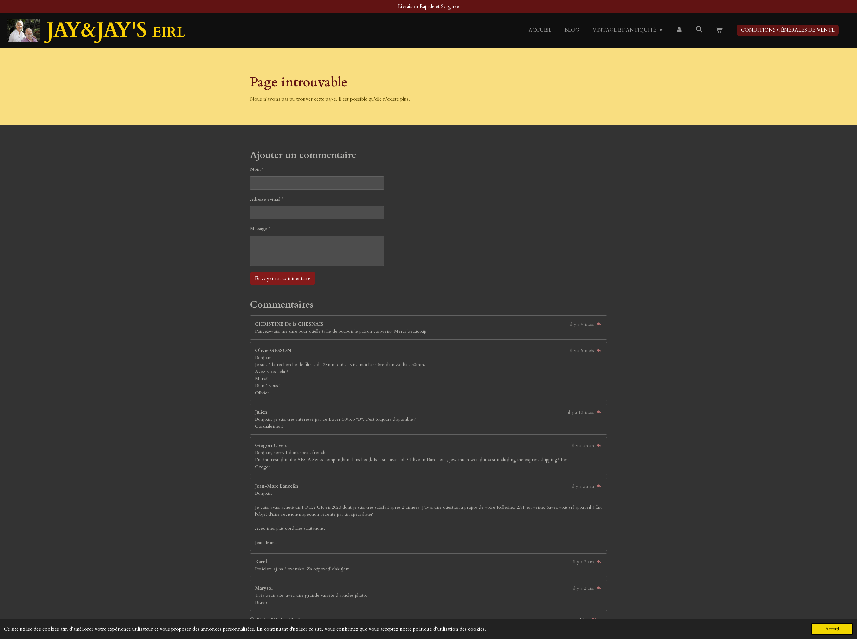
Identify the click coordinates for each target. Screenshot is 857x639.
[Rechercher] (699, 30)
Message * (260, 228)
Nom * (257, 169)
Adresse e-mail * (266, 199)
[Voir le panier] (719, 30)
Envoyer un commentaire (282, 278)
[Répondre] (598, 324)
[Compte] (679, 30)
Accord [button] (832, 629)
